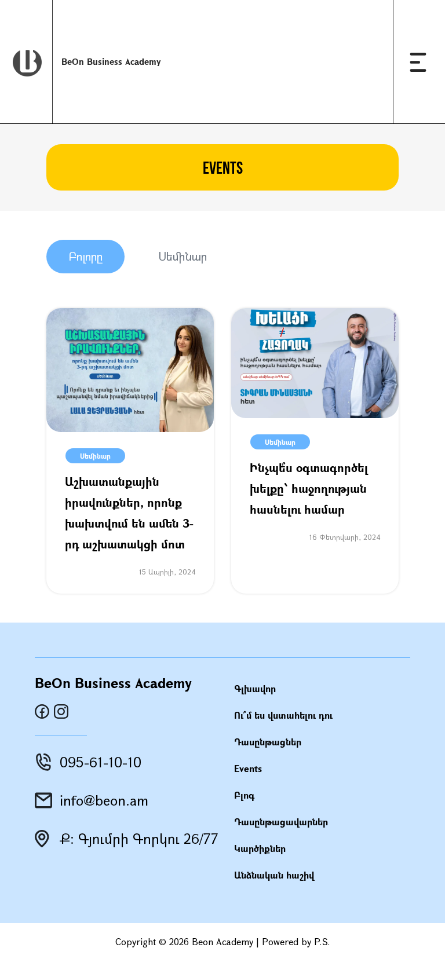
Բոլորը (85, 256)
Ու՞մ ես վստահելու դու (283, 715)
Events (248, 768)
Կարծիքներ (260, 848)
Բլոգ (244, 795)
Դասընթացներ (267, 742)
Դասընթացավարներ (281, 821)
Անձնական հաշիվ (274, 875)
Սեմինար (182, 256)
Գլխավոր (255, 688)
